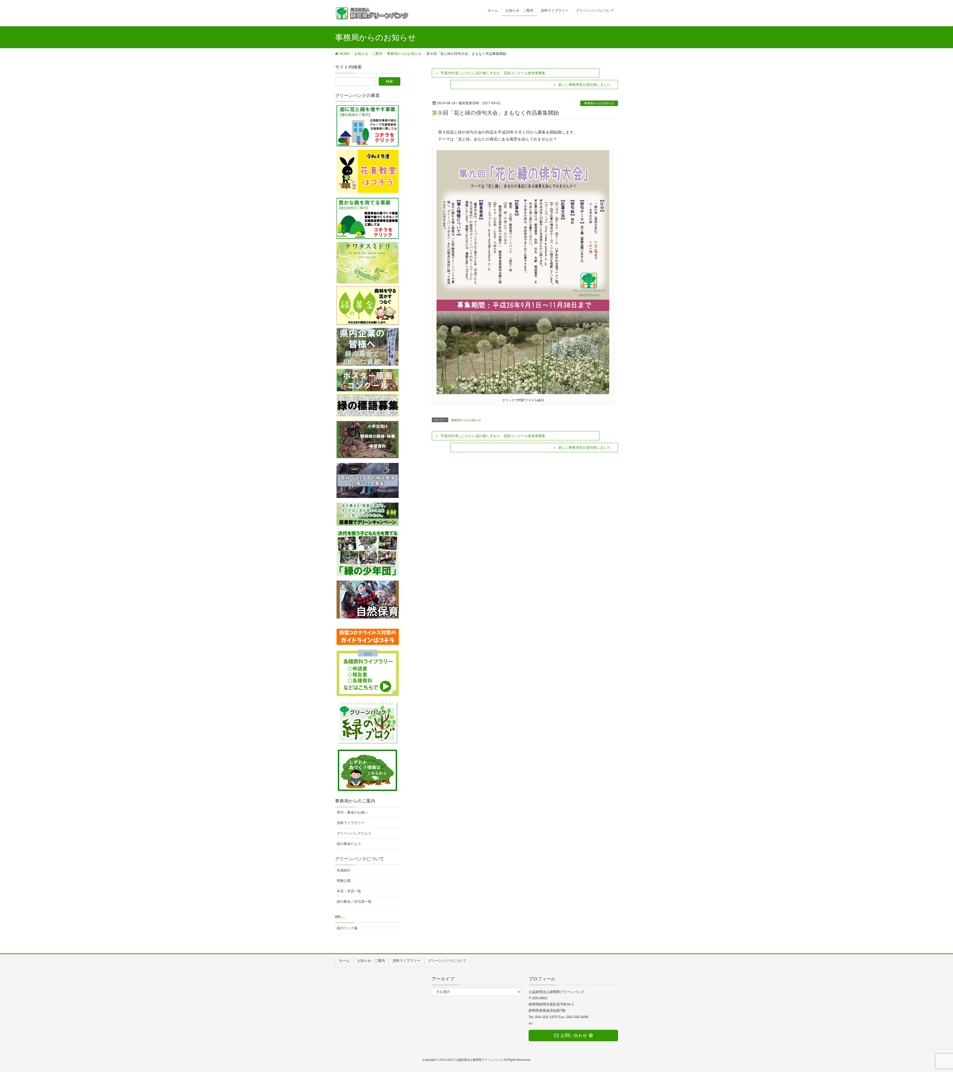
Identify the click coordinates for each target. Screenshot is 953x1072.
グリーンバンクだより (354, 833)
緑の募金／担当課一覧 (354, 901)
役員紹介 (344, 870)
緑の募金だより (349, 844)
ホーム (344, 961)
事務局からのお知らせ (599, 103)
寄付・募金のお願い (352, 812)
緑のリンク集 (347, 928)
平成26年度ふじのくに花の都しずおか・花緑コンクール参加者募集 (493, 73)
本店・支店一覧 (349, 891)
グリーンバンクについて (447, 961)
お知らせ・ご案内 (371, 961)
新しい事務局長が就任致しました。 (586, 85)
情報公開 (344, 881)
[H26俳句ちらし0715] (523, 272)
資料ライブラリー (351, 823)
